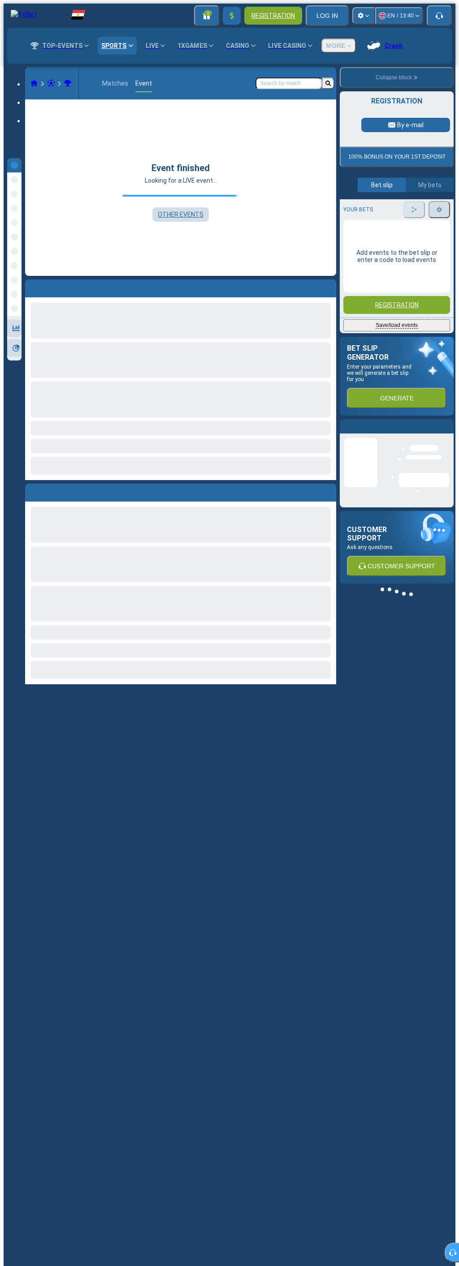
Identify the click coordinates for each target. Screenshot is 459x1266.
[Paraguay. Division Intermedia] (67, 83)
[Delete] (327, 490)
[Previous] (32, 490)
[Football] (51, 83)
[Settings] (363, 15)
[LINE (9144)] (34, 83)
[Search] (328, 83)
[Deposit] (232, 16)
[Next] (52, 490)
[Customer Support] (439, 15)
